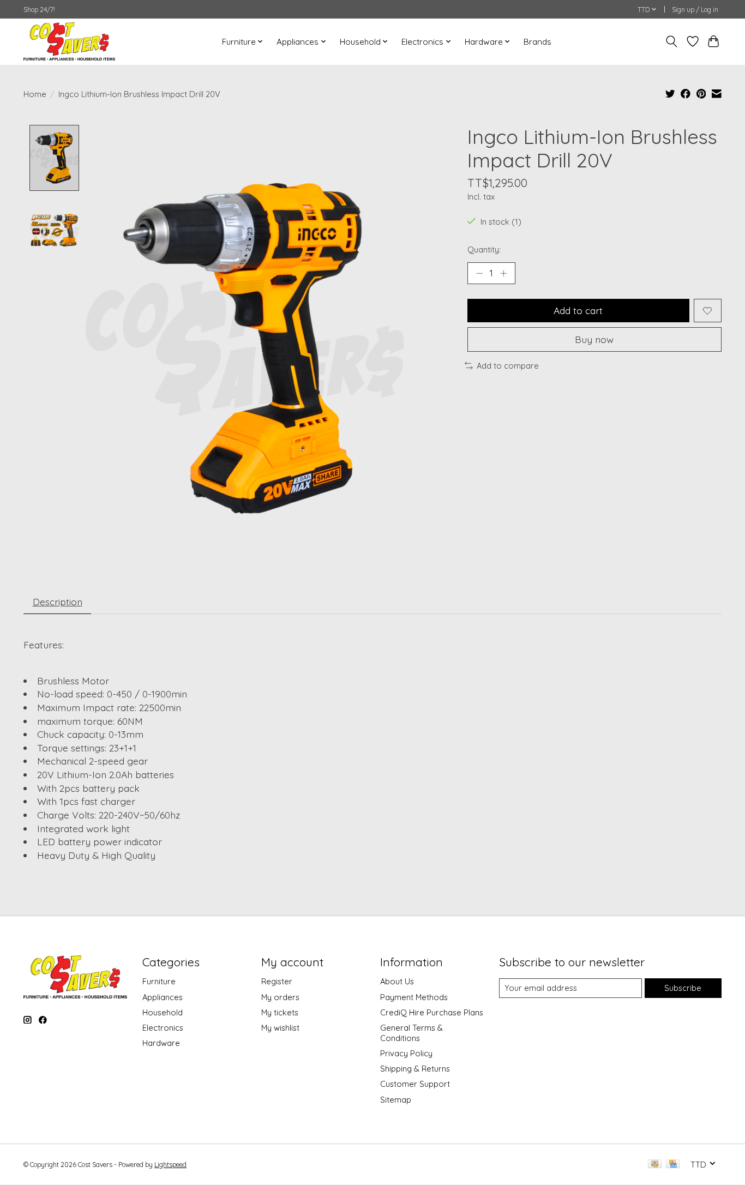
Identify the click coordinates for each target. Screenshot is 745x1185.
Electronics (162, 1027)
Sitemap (395, 1099)
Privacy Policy (406, 1053)
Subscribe (682, 988)
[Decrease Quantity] (479, 273)
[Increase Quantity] (503, 273)
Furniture (159, 981)
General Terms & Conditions (411, 1032)
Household (162, 1012)
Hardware (161, 1043)
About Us (397, 981)
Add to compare (508, 365)
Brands (537, 42)
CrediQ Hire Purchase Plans (431, 1012)
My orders (280, 997)
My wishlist (280, 1027)
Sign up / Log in (695, 9)
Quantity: (484, 249)
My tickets (279, 1012)
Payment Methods (414, 997)
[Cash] (655, 1164)
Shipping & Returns (415, 1068)
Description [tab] (57, 601)
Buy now (594, 339)
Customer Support (415, 1084)
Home (34, 94)
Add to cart (578, 310)
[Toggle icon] (672, 41)
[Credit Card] (673, 1164)
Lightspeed (170, 1164)
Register (276, 981)
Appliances (162, 997)
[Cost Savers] (69, 41)
